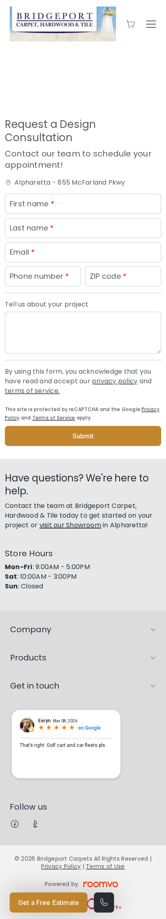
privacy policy (114, 381)
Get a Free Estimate (48, 902)
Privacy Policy (61, 866)
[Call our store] (104, 902)
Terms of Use (105, 866)
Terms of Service (53, 417)
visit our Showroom (70, 525)
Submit (83, 436)
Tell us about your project (46, 304)
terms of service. (32, 390)
